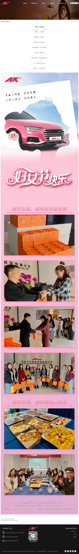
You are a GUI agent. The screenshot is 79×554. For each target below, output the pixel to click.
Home (72, 21)
